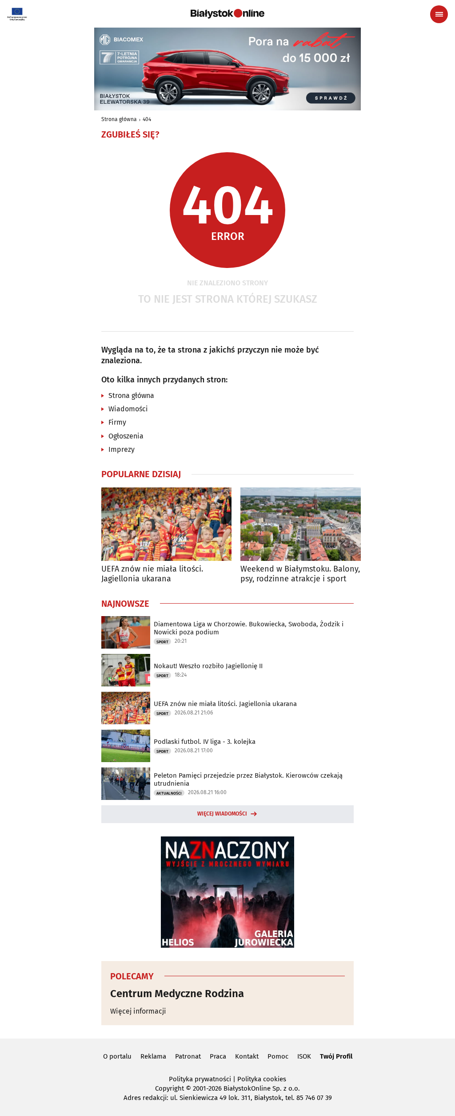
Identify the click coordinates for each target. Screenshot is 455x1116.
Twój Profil (336, 1056)
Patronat (188, 1056)
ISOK (304, 1056)
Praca (218, 1056)
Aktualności (169, 793)
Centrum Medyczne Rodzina (177, 993)
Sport (162, 642)
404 (147, 119)
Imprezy (121, 449)
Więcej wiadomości (222, 814)
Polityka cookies (261, 1079)
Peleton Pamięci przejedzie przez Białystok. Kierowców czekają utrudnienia (248, 779)
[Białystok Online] (227, 14)
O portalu (117, 1056)
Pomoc (277, 1056)
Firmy (117, 422)
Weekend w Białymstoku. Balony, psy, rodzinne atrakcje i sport (300, 574)
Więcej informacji (138, 1011)
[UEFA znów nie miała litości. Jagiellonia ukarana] (166, 524)
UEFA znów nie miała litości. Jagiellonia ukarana (152, 574)
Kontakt (247, 1056)
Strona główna (119, 119)
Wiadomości (128, 409)
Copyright (169, 1088)
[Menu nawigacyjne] (439, 14)
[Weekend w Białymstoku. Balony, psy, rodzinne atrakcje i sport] (305, 524)
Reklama (153, 1056)
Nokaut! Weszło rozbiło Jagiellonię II (208, 666)
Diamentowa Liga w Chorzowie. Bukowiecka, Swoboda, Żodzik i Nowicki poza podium (248, 628)
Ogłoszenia (126, 436)
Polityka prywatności (200, 1079)
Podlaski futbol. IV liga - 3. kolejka (204, 742)
